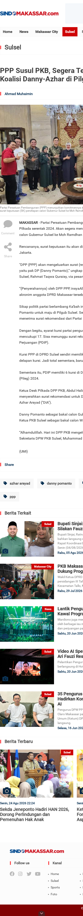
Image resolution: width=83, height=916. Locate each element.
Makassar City (46, 32)
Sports (55, 887)
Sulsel (70, 32)
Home (7, 32)
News (23, 32)
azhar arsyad (19, 483)
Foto (54, 894)
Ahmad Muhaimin (19, 94)
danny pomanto (59, 483)
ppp (12, 496)
